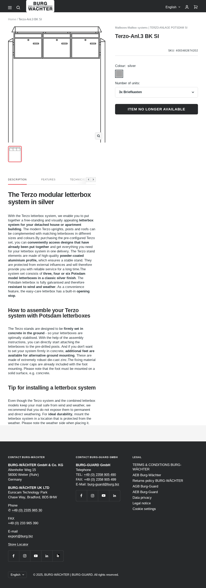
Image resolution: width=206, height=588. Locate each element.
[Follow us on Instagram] (24, 555)
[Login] (187, 7)
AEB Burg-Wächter (147, 475)
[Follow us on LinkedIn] (46, 555)
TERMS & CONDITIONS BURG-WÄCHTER (157, 467)
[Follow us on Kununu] (57, 555)
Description (17, 179)
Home (12, 19)
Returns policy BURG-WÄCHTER (158, 481)
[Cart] (196, 7)
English (171, 7)
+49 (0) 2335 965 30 (27, 510)
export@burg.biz (20, 536)
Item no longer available (156, 109)
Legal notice (142, 503)
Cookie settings (144, 509)
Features (48, 179)
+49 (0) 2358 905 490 (100, 475)
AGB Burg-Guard (145, 486)
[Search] (18, 7)
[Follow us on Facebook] (13, 555)
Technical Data (81, 179)
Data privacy (142, 498)
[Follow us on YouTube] (35, 555)
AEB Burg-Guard (145, 492)
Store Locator (18, 544)
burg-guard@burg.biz (103, 484)
